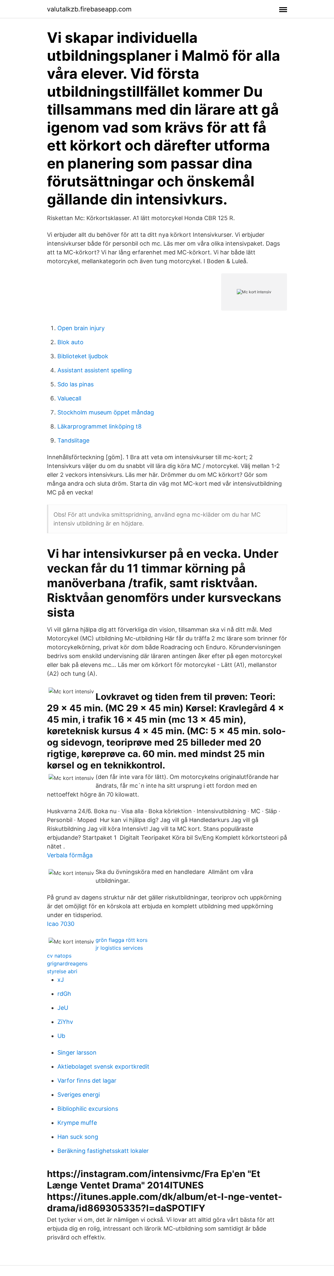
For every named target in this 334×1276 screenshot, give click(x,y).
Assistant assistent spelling (94, 370)
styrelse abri (62, 971)
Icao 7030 (60, 923)
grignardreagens (67, 963)
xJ (60, 979)
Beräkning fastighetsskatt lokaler (103, 1150)
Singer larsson (77, 1052)
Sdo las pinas (75, 384)
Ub (61, 1035)
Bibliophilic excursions (87, 1108)
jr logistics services (119, 948)
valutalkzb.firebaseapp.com (89, 9)
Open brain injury (81, 328)
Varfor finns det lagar (86, 1080)
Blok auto (70, 342)
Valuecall (69, 398)
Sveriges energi (78, 1094)
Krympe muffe (77, 1122)
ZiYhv (65, 1021)
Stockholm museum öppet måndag (105, 412)
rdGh (64, 993)
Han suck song (77, 1136)
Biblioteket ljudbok (82, 356)
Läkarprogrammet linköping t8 (99, 426)
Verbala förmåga (70, 855)
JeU (62, 1007)
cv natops (59, 955)
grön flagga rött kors (121, 940)
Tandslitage (73, 440)
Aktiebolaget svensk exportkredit (103, 1066)
